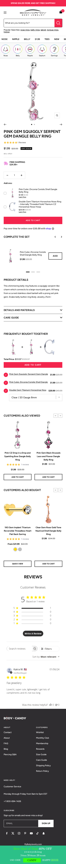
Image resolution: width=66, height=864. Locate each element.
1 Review (21, 142)
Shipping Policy (43, 765)
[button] (56, 416)
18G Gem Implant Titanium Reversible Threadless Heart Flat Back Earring (17, 531)
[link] (15, 549)
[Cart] (60, 12)
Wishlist (40, 732)
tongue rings (52, 30)
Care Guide (41, 760)
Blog (6, 749)
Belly (27, 39)
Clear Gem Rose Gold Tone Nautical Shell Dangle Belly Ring (48, 531)
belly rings (35, 30)
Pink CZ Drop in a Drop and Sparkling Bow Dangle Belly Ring (17, 456)
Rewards (40, 749)
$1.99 (37, 39)
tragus (7, 32)
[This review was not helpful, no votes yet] (56, 705)
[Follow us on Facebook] (7, 833)
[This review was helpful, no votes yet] (51, 705)
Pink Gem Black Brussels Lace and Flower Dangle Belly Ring (48, 456)
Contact (8, 732)
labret (43, 30)
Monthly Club (42, 738)
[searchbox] (19, 648)
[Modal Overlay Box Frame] (33, 855)
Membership (42, 743)
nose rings (25, 30)
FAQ (6, 743)
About (7, 738)
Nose (5, 39)
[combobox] (45, 656)
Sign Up (46, 823)
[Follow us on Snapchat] (44, 833)
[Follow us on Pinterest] (25, 833)
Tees (47, 39)
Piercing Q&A (10, 754)
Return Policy (42, 771)
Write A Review (33, 633)
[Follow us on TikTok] (37, 833)
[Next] (61, 124)
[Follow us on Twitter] (13, 833)
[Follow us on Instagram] (19, 833)
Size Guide (41, 754)
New (56, 39)
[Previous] (5, 124)
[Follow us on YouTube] (31, 833)
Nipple (15, 39)
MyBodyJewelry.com (33, 844)
